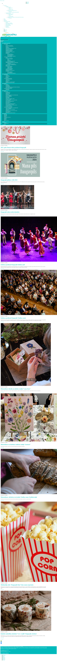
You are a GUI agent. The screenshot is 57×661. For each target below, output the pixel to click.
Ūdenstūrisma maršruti (11, 73)
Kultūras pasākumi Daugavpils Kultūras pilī (13, 264)
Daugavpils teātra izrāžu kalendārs (10, 212)
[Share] (24, 643)
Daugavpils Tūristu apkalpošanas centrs (12, 10)
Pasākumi (4, 113)
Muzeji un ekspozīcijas (9, 46)
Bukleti (5, 19)
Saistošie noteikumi (8, 24)
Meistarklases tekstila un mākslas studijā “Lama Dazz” (15, 389)
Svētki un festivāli (7, 117)
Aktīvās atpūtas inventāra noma (11, 110)
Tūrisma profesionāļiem (7, 21)
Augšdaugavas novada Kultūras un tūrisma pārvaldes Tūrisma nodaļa (15, 17)
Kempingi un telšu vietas (10, 82)
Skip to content (2, 0)
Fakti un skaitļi (10, 14)
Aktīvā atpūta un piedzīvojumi (11, 64)
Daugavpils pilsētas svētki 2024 (9, 180)
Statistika (7, 22)
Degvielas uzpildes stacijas (10, 112)
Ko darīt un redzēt (6, 43)
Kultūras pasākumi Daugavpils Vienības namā (13, 318)
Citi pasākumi (6, 120)
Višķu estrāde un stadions (10, 109)
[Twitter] (24, 642)
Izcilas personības (11, 9)
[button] (13, 14)
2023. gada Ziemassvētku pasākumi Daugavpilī (13, 147)
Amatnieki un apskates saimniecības (12, 62)
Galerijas (4, 122)
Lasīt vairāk (2, 151)
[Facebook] (24, 641)
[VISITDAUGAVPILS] (9, 36)
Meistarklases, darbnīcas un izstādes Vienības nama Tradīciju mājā (19, 497)
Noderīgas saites (7, 27)
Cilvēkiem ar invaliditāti (10, 70)
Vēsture (10, 15)
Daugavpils (7, 6)
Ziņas (3, 121)
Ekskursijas (10, 11)
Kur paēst (4, 83)
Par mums (5, 5)
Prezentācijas (7, 26)
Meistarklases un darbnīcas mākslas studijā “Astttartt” (15, 444)
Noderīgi (4, 90)
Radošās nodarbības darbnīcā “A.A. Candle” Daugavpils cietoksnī (18, 634)
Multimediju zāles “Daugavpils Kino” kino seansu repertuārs (17, 585)
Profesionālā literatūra (8, 25)
